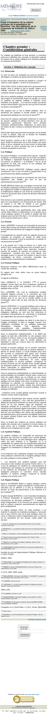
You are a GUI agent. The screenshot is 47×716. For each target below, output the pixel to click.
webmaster (32, 707)
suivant (44, 29)
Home (10, 15)
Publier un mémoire (19, 15)
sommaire (43, 28)
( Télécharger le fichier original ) (20, 31)
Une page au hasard (32, 15)
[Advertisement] (23, 664)
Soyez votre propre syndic (32, 694)
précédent (43, 26)
